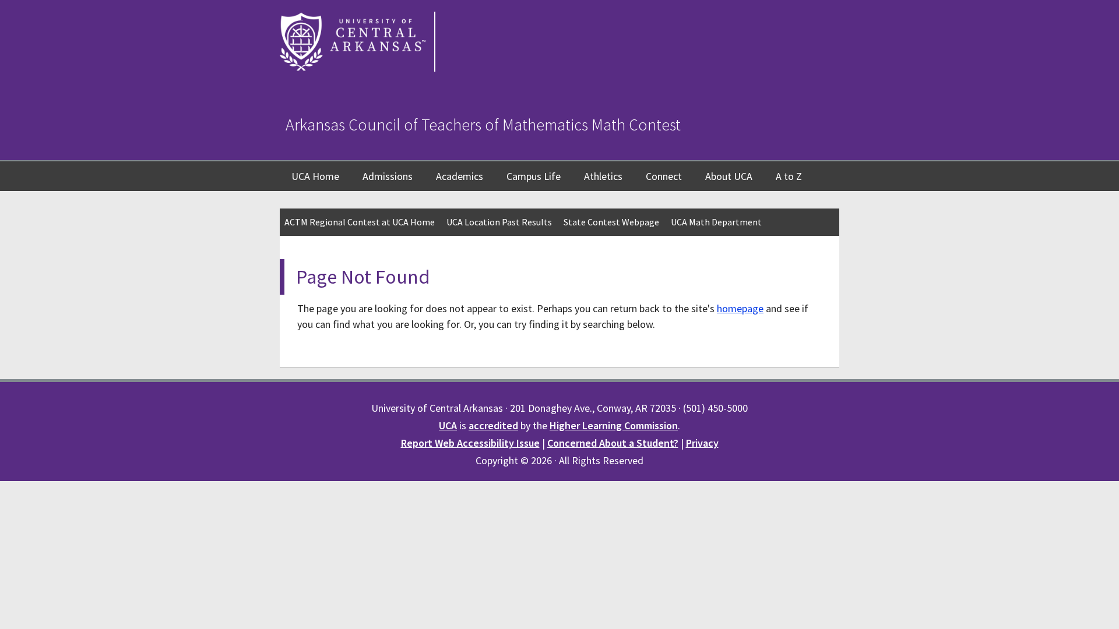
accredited (493, 425)
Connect (664, 176)
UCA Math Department (716, 222)
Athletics (603, 176)
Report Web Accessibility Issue (470, 443)
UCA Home (315, 176)
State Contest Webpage (611, 222)
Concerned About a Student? (612, 443)
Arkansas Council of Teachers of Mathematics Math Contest (483, 124)
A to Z (789, 176)
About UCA (728, 176)
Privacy (702, 443)
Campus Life (533, 176)
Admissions (388, 176)
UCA (448, 425)
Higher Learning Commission (614, 425)
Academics (459, 176)
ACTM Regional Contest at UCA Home (359, 222)
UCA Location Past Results (499, 222)
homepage (740, 308)
